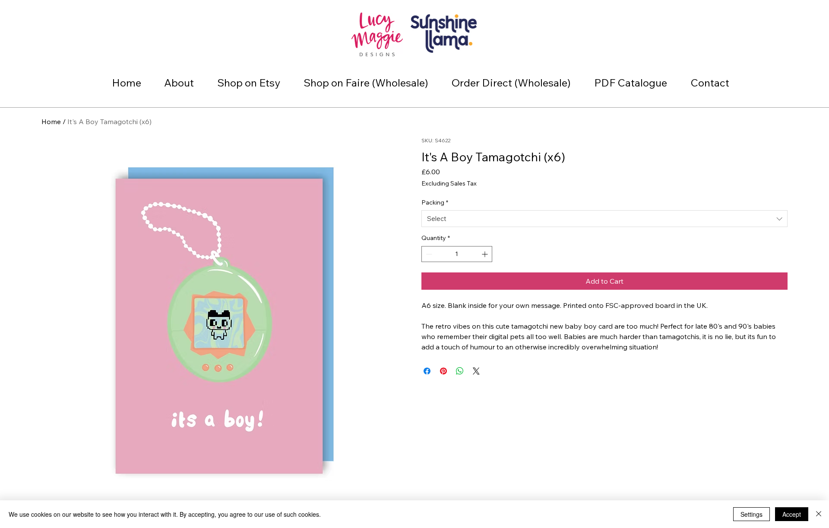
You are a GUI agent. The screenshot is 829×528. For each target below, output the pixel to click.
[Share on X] (476, 371)
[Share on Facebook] (427, 371)
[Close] (818, 514)
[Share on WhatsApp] (460, 371)
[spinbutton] (456, 254)
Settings (751, 514)
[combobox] (604, 218)
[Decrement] (428, 254)
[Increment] (485, 254)
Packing (434, 202)
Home (51, 121)
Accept (791, 514)
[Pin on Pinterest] (443, 371)
